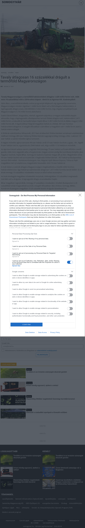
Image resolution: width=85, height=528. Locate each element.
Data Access (42, 332)
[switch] (70, 238)
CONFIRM (26, 324)
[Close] (81, 196)
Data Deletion (30, 332)
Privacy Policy (55, 332)
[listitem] (42, 234)
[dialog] (42, 264)
